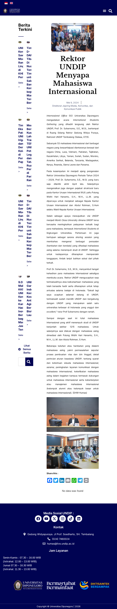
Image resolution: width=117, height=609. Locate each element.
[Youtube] (46, 518)
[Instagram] (62, 518)
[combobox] (21, 361)
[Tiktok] (70, 518)
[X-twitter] (54, 518)
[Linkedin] (78, 518)
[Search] (29, 361)
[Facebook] (38, 518)
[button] (104, 10)
